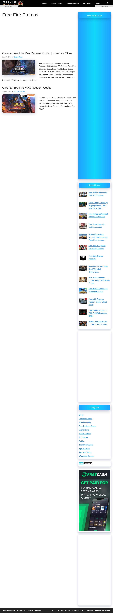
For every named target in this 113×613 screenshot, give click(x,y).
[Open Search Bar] (108, 3)
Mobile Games (56, 3)
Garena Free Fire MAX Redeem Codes (26, 87)
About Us (55, 610)
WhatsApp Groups (86, 456)
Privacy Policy (77, 610)
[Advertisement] (39, 35)
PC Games (87, 3)
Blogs (81, 415)
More (98, 3)
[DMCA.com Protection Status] (85, 464)
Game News (84, 430)
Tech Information (86, 445)
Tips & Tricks (84, 449)
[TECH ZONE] (13, 3)
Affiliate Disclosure (102, 610)
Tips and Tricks (85, 452)
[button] (9, 6)
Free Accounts (85, 422)
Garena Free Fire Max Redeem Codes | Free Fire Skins (37, 53)
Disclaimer (89, 610)
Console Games (73, 3)
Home (44, 3)
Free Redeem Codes (87, 426)
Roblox (82, 441)
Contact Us (65, 610)
